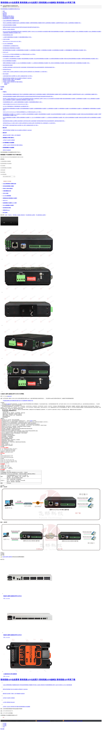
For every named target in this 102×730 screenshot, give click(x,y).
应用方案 (16, 400)
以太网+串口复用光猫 (27, 71)
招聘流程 (9, 702)
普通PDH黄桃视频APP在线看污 (9, 62)
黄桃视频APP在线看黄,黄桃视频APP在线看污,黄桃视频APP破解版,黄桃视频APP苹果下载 (37, 2)
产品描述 (5, 400)
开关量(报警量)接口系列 (8, 34)
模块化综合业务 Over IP (28, 54)
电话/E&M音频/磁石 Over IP (17, 54)
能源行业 (21, 78)
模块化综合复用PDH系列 (70, 62)
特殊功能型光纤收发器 (32, 27)
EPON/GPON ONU (14, 41)
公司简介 (5, 81)
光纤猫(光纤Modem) (7, 69)
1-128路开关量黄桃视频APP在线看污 (10, 37)
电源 (26, 75)
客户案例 (17, 81)
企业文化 (9, 81)
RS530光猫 (20, 71)
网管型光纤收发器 (23, 27)
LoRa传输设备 (13, 45)
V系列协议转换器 (30, 67)
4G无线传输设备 (6, 45)
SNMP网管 (13, 75)
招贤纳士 (21, 81)
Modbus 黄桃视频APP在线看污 (95, 31)
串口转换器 (2, 165)
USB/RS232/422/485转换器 (36, 31)
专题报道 (13, 80)
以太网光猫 (15, 71)
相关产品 (31, 400)
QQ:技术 (4, 723)
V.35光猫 (11, 71)
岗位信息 (13, 702)
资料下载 (27, 400)
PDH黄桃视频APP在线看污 (6, 167)
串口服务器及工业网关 (26, 31)
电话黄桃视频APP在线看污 (6, 163)
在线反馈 (9, 150)
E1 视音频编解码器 (68, 50)
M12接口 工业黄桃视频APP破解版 (71, 22)
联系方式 (6, 83)
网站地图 (2, 728)
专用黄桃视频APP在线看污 (78, 50)
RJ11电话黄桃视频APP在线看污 (14, 58)
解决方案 (5, 13)
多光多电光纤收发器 (15, 27)
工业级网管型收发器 (59, 22)
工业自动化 (29, 78)
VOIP (28, 75)
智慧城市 (9, 78)
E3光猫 (7, 71)
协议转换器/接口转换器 (8, 65)
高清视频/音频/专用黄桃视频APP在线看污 (11, 47)
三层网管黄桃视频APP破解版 (36, 22)
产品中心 (5, 12)
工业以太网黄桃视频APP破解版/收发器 (11, 20)
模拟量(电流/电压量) (17, 31)
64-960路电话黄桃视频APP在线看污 (56, 58)
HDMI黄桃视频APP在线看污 (58, 50)
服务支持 (5, 14)
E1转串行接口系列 (16, 67)
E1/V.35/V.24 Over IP (7, 54)
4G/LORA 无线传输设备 (8, 43)
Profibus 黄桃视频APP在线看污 (82, 31)
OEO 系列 (18, 75)
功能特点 (8, 400)
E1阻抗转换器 (6, 75)
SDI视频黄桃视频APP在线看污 (22, 50)
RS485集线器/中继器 (46, 31)
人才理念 (5, 702)
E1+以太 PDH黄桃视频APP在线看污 (23, 62)
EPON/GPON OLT (6, 41)
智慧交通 (5, 78)
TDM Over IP (5, 52)
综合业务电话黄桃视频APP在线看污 (41, 58)
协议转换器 (2, 172)
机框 (10, 75)
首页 (4, 11)
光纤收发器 (2, 169)
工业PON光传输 (6, 39)
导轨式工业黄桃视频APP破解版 (9, 22)
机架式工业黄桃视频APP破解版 (22, 22)
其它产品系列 (5, 73)
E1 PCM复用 (5, 58)
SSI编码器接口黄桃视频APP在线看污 (10, 32)
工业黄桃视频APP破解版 (5, 161)
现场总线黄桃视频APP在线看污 (57, 31)
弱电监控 (25, 78)
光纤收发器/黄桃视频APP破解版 (9, 25)
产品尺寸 (20, 400)
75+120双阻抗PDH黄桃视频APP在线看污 (39, 62)
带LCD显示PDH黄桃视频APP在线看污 (57, 62)
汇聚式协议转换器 (48, 67)
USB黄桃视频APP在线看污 (69, 31)
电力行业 (17, 78)
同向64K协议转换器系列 (39, 67)
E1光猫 (4, 71)
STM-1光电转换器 (35, 71)
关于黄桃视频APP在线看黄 (8, 17)
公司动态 (5, 80)
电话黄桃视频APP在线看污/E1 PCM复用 (11, 56)
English (2, 86)
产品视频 (24, 400)
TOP (4, 726)
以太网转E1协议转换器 (7, 67)
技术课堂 (9, 79)
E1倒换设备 (22, 75)
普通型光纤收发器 (6, 27)
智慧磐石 (13, 78)
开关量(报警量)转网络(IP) (23, 37)
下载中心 (13, 79)
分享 (10, 396)
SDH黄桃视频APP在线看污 (81, 62)
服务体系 (5, 79)
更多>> (79, 22)
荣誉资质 (13, 81)
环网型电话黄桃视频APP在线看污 (88, 58)
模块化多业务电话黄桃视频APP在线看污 (72, 58)
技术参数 (12, 400)
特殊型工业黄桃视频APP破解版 (48, 22)
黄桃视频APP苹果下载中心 (8, 16)
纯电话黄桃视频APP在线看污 (28, 58)
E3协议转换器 (23, 67)
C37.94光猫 (42, 71)
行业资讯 (9, 80)
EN (18, 6)
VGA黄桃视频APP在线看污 (35, 50)
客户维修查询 (18, 79)
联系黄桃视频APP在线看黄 (8, 18)
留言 (9, 396)
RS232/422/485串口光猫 (8, 31)
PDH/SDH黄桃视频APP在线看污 (9, 60)
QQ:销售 (4, 724)
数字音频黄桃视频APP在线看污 (9, 50)
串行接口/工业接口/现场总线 (9, 29)
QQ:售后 (4, 725)
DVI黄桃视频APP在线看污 (46, 50)
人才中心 (5, 700)
